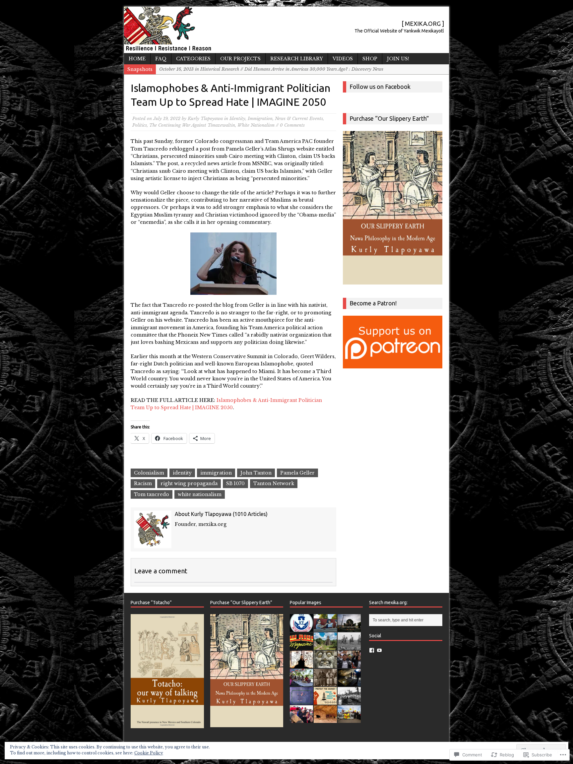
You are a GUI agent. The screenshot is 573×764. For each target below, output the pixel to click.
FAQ (160, 59)
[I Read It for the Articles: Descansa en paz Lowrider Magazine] (301, 646)
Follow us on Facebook (380, 86)
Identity (237, 118)
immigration (216, 473)
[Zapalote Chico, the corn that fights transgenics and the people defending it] (301, 683)
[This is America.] (301, 719)
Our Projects (240, 59)
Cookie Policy (148, 752)
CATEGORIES (193, 59)
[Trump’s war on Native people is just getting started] (325, 719)
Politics (139, 125)
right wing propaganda (189, 483)
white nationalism (200, 494)
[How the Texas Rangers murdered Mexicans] (349, 646)
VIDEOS (343, 59)
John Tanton (256, 473)
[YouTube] (379, 650)
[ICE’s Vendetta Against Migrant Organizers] (349, 665)
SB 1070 (235, 483)
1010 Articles (250, 514)
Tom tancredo (151, 494)
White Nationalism (256, 125)
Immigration (260, 118)
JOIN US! (398, 59)
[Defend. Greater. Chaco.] (325, 701)
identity (182, 473)
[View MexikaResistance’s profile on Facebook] (371, 650)
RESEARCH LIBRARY (296, 59)
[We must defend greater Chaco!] (349, 719)
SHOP (369, 59)
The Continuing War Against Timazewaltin (192, 125)
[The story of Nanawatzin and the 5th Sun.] (301, 701)
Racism (143, 483)
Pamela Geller (297, 473)
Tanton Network (273, 483)
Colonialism (149, 473)
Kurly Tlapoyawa (205, 118)
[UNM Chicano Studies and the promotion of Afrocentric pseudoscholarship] (349, 701)
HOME (137, 59)
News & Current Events (299, 118)
